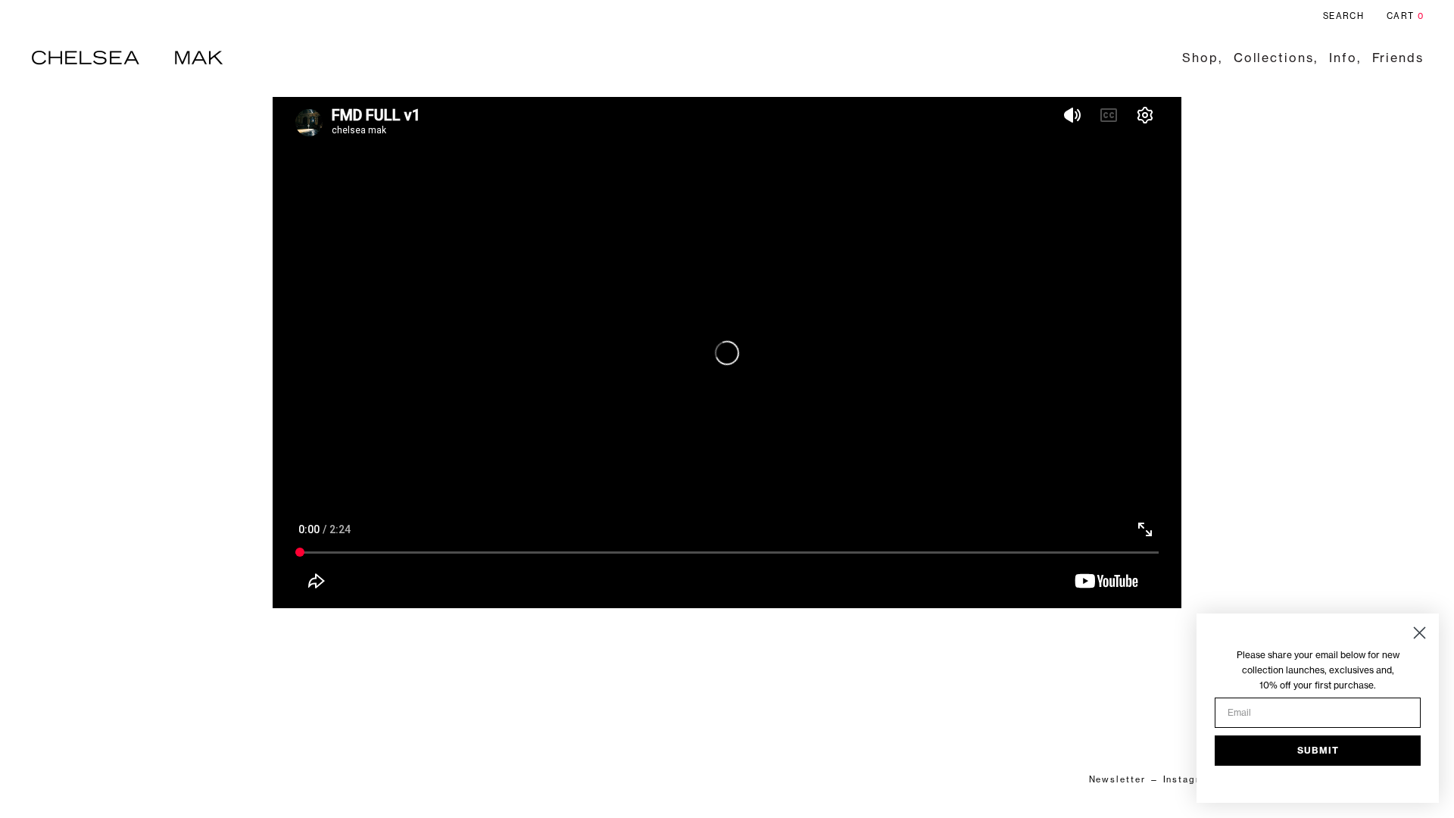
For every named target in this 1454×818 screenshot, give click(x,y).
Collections (1274, 57)
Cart (1405, 16)
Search (1343, 16)
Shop (1200, 57)
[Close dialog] (1419, 633)
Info (1343, 57)
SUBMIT (1318, 750)
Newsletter (1117, 779)
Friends (1398, 57)
